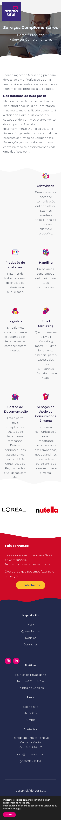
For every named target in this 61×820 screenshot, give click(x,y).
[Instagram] (8, 661)
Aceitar (9, 814)
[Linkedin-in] (16, 661)
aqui (18, 808)
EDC (43, 790)
